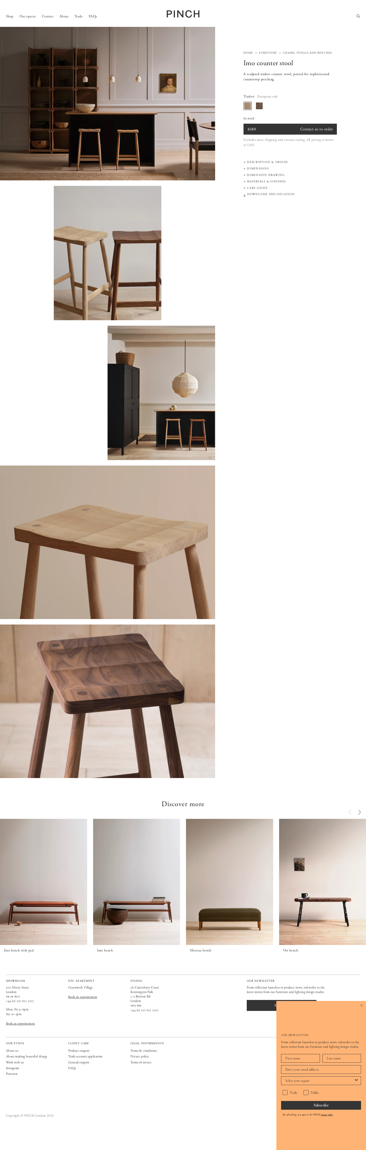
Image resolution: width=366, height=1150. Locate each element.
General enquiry (79, 1062)
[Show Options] (356, 1081)
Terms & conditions (143, 1051)
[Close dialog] (361, 1005)
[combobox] (319, 1081)
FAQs (93, 16)
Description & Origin (267, 162)
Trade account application (85, 1056)
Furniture (268, 53)
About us (12, 1051)
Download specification (271, 194)
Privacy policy (139, 1056)
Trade (78, 16)
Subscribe (321, 1105)
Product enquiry (79, 1051)
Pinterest (12, 1074)
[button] (359, 812)
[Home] (183, 14)
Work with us (15, 1062)
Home (248, 53)
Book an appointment (20, 1024)
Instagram (12, 1068)
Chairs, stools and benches (307, 53)
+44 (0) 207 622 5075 (20, 1001)
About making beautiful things (26, 1056)
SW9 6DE (136, 1005)
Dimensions (258, 168)
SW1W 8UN (13, 996)
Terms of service (140, 1062)
